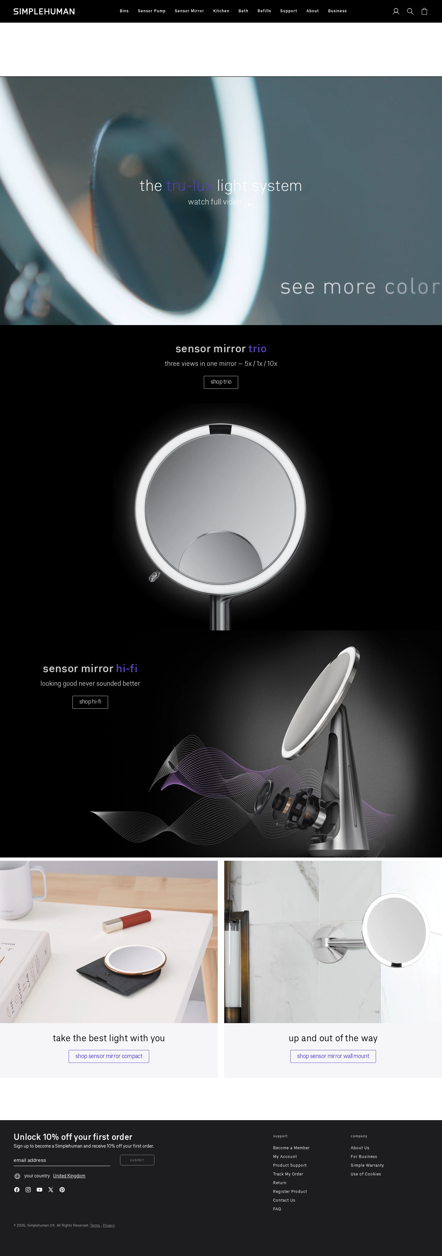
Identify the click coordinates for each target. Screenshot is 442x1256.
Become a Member (291, 1148)
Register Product (290, 1191)
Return (280, 1183)
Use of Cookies (366, 1174)
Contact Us (284, 1200)
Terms (95, 1225)
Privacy (109, 1225)
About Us (360, 1148)
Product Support (290, 1165)
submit (137, 1160)
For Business (364, 1156)
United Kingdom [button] (69, 1176)
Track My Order (288, 1174)
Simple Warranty (367, 1165)
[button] (124, 11)
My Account (285, 1156)
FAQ (277, 1209)
